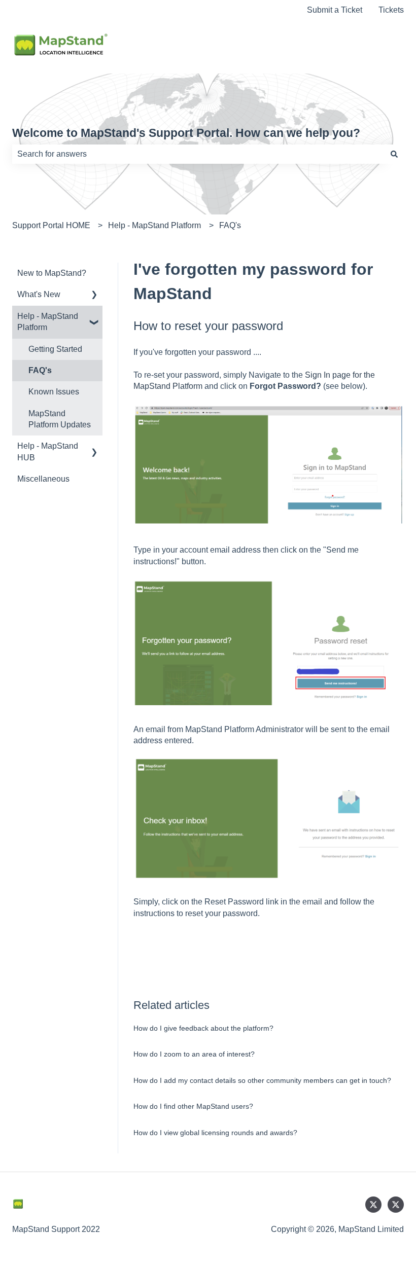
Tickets (391, 10)
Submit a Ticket (334, 10)
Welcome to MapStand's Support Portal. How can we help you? (186, 132)
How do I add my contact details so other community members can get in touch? (262, 1080)
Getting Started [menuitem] (55, 349)
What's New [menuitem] (38, 294)
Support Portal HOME (51, 225)
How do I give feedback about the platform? (203, 1028)
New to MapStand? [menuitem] (51, 273)
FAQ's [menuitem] (40, 370)
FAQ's (230, 225)
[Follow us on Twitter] (373, 1204)
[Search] (394, 154)
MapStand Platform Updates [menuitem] (59, 419)
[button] (94, 295)
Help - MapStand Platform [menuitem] (47, 322)
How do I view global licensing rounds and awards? (215, 1133)
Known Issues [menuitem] (53, 391)
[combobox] (198, 154)
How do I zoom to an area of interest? (194, 1054)
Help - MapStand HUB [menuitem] (47, 451)
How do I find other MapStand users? (193, 1106)
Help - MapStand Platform (154, 225)
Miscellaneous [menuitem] (43, 479)
